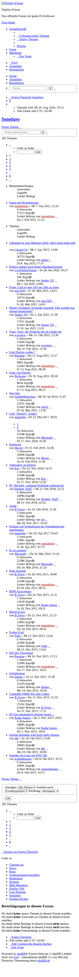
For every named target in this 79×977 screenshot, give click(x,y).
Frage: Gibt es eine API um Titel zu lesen (34, 287)
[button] (10, 144)
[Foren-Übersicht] (12, 3)
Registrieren (16, 82)
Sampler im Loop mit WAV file (28, 755)
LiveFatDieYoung (25, 270)
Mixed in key (17, 611)
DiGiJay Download (21, 652)
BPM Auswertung (20, 591)
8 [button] (10, 176)
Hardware (15, 444)
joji (43, 519)
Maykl (18, 447)
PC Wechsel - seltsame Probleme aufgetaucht (36, 485)
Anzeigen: (11, 787)
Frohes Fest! (16, 632)
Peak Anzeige (17, 570)
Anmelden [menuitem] (15, 66)
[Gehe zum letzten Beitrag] (57, 216)
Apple (13, 506)
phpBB (21, 953)
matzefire (20, 417)
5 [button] (10, 169)
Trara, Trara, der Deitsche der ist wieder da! (35, 331)
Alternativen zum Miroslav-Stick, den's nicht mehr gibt (42, 242)
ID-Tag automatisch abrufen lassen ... (31, 714)
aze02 (44, 406)
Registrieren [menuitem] (16, 69)
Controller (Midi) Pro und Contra (29, 693)
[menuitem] (33, 35)
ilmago (19, 676)
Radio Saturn (49, 605)
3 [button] (10, 162)
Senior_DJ (47, 280)
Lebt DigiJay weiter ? (22, 352)
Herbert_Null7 (23, 488)
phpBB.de (43, 960)
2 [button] (10, 159)
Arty (16, 957)
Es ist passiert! (17, 550)
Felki (18, 635)
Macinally (47, 437)
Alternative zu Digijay (22, 465)
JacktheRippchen (25, 396)
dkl (16, 738)
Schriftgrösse (17, 673)
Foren (12, 49)
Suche (13, 76)
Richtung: (35, 790)
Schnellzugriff (17, 29)
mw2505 (20, 290)
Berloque (20, 376)
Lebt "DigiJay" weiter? (23, 413)
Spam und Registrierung (24, 202)
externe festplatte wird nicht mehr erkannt (34, 734)
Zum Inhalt (8, 22)
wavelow (20, 335)
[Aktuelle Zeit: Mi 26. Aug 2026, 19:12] (10, 104)
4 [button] (10, 165)
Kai (17, 468)
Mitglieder (15, 52)
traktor (45, 260)
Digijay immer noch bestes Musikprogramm (35, 266)
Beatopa (20, 355)
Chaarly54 (21, 249)
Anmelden (15, 79)
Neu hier (14, 393)
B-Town (20, 509)
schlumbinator (23, 758)
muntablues (21, 206)
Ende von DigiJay (20, 372)
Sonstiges (11, 119)
